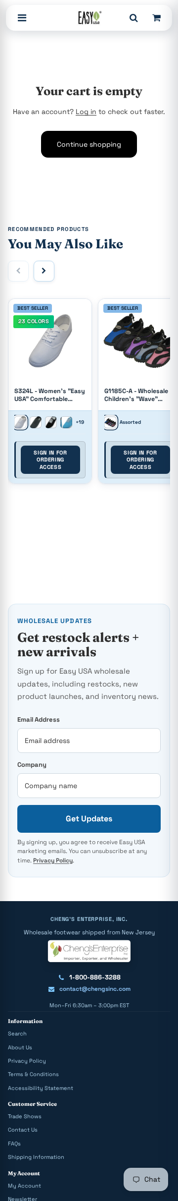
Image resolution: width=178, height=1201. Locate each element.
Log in (86, 111)
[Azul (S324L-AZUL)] (66, 422)
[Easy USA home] (88, 951)
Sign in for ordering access (50, 459)
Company (31, 764)
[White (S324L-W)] (20, 422)
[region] (89, 394)
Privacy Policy (53, 860)
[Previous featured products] (18, 271)
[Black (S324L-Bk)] (51, 422)
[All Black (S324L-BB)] (36, 422)
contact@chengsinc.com (95, 989)
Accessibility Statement (40, 1088)
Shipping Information (36, 1156)
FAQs (14, 1143)
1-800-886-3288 (95, 977)
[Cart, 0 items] (156, 18)
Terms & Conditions (33, 1074)
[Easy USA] (89, 18)
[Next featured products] (44, 271)
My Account (24, 1185)
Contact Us (23, 1129)
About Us (20, 1047)
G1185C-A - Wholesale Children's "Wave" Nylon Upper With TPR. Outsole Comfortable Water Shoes (137, 395)
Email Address (38, 719)
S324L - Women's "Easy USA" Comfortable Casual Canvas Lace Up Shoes (49, 395)
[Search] (133, 18)
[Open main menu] (22, 18)
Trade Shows (25, 1116)
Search (17, 1033)
